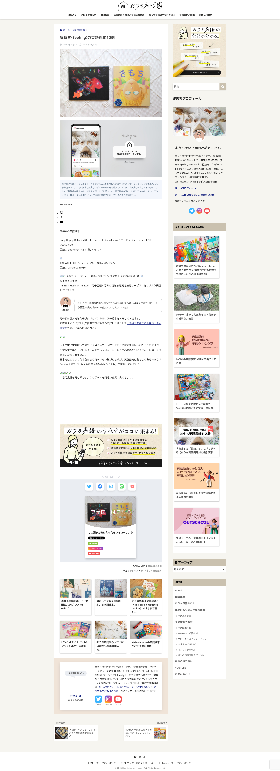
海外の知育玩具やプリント (191, 655)
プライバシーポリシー (107, 763)
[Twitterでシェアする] (89, 487)
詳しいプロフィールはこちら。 (114, 687)
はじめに (72, 14)
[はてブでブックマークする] (111, 487)
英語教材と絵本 (187, 14)
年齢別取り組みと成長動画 (190, 610)
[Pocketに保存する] (132, 487)
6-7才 (145, 570)
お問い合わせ (205, 14)
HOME (142, 757)
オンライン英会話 (186, 649)
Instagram (108, 704)
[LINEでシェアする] (122, 487)
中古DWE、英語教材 (188, 633)
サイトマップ (127, 763)
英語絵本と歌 (155, 565)
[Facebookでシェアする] (100, 487)
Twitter (98, 704)
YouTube (118, 704)
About (178, 590)
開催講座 (105, 14)
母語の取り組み (183, 661)
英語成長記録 (184, 616)
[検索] (222, 86)
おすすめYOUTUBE (187, 644)
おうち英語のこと (185, 603)
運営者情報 (141, 763)
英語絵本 (157, 570)
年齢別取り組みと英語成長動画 (129, 14)
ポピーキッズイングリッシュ (192, 638)
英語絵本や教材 (183, 622)
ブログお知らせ (88, 14)
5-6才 (135, 570)
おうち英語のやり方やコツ (162, 14)
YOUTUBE (180, 667)
